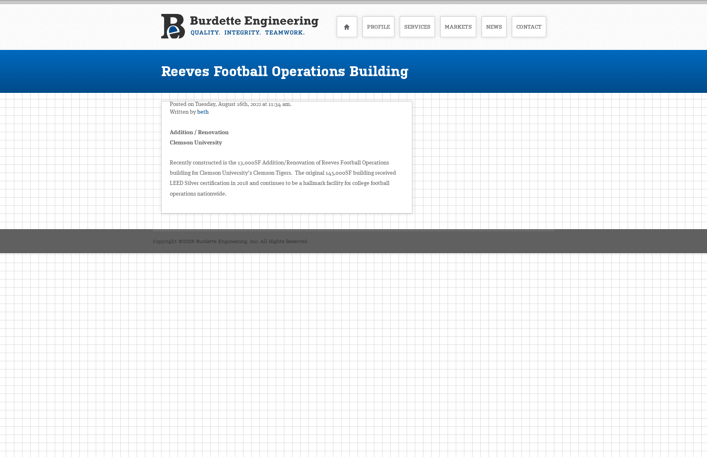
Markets (458, 26)
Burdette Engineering (240, 26)
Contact (529, 26)
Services (417, 26)
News (494, 26)
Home (347, 26)
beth (203, 112)
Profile (378, 26)
